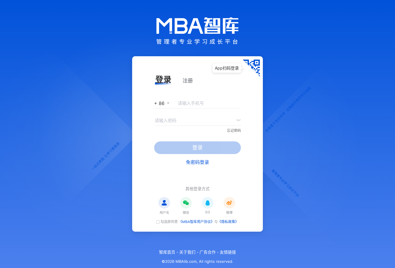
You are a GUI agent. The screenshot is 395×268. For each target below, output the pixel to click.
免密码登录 (197, 162)
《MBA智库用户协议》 (196, 222)
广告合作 (208, 252)
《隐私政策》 (228, 222)
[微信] (186, 203)
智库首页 (167, 252)
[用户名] (164, 203)
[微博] (229, 203)
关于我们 (187, 252)
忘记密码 (234, 130)
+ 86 (159, 103)
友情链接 (228, 252)
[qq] (207, 203)
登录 (197, 148)
